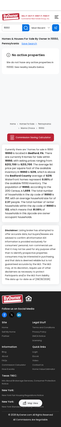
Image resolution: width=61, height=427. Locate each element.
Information (9, 347)
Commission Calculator (14, 364)
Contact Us (37, 364)
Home (5, 327)
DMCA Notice (39, 336)
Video (35, 360)
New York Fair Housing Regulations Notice (23, 395)
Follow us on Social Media (18, 309)
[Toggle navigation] (56, 17)
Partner (5, 336)
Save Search (29, 43)
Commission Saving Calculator (33, 137)
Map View (33, 403)
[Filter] (55, 27)
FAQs (4, 360)
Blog (4, 351)
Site (4, 322)
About (5, 356)
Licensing (37, 340)
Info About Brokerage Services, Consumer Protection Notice (29, 382)
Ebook (35, 356)
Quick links (39, 347)
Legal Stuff (39, 322)
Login (35, 351)
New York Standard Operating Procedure (23, 406)
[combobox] (40, 27)
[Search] (25, 27)
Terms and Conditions (43, 327)
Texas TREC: (9, 375)
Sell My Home (8, 331)
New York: (8, 390)
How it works (8, 369)
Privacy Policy (39, 331)
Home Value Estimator (43, 369)
